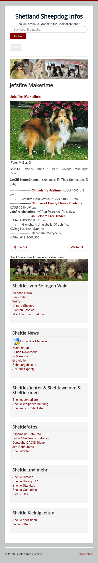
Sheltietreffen (21, 451)
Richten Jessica (23, 310)
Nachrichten (20, 347)
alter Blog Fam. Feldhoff (28, 314)
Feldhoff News (22, 293)
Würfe (16, 301)
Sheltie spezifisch (24, 520)
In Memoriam (21, 356)
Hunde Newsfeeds (24, 352)
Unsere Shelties (23, 305)
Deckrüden (19, 297)
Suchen (18, 36)
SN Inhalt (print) (23, 369)
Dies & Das (20, 494)
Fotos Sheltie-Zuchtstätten (30, 438)
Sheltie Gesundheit (25, 490)
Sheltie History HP (25, 481)
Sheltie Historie (22, 477)
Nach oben (85, 554)
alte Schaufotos (23, 447)
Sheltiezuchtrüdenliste (27, 408)
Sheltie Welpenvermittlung (30, 404)
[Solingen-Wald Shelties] (49, 269)
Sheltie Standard (23, 485)
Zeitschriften (20, 524)
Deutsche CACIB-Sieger (29, 442)
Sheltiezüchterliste (25, 399)
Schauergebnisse (24, 365)
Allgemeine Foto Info (26, 434)
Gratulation (19, 360)
